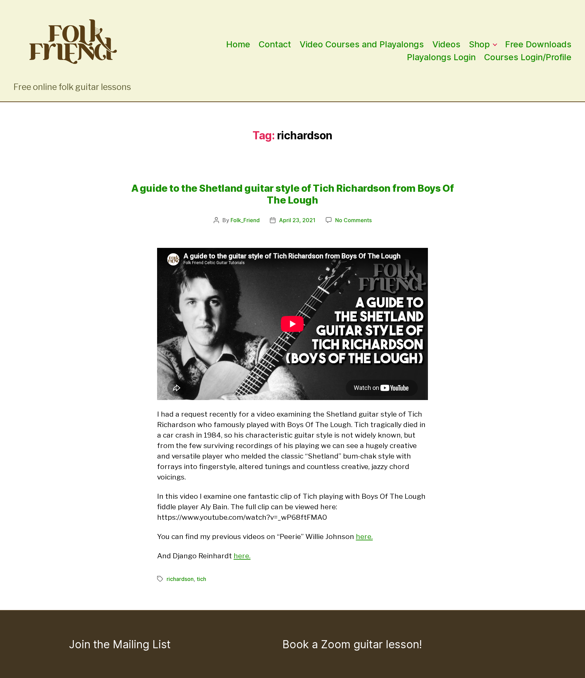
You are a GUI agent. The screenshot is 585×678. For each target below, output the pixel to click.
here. (364, 536)
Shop (479, 44)
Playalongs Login (441, 57)
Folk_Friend (245, 220)
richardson (180, 579)
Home (238, 44)
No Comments (353, 220)
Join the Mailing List (120, 644)
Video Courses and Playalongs (362, 44)
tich (201, 579)
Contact (275, 44)
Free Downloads (538, 44)
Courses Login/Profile (527, 57)
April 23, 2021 (297, 220)
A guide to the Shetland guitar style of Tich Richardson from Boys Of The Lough (292, 194)
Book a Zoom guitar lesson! (352, 644)
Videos (446, 44)
